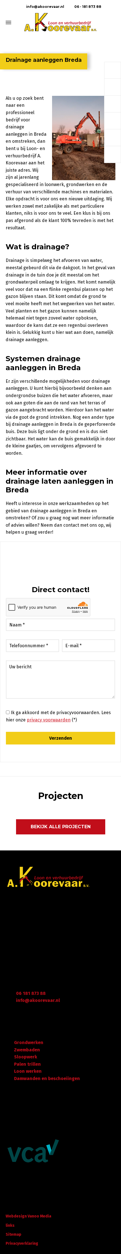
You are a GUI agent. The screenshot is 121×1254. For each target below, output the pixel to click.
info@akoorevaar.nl (44, 6)
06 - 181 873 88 (87, 6)
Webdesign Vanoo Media (28, 1216)
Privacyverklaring (22, 1243)
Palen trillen (27, 1064)
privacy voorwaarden (49, 720)
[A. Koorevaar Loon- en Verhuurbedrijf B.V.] (60, 22)
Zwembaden (27, 1049)
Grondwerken (28, 1042)
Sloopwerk (25, 1057)
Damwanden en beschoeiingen (47, 1078)
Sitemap (13, 1234)
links (10, 1225)
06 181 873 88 (31, 993)
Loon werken (28, 1071)
